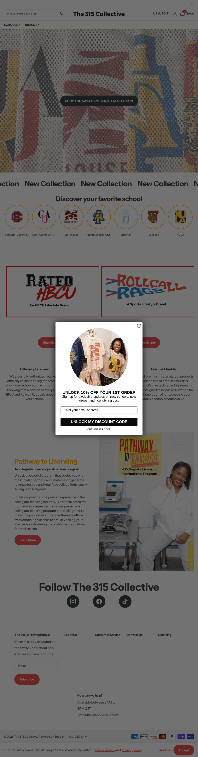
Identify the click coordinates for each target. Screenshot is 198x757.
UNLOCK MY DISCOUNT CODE (99, 422)
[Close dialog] (139, 326)
